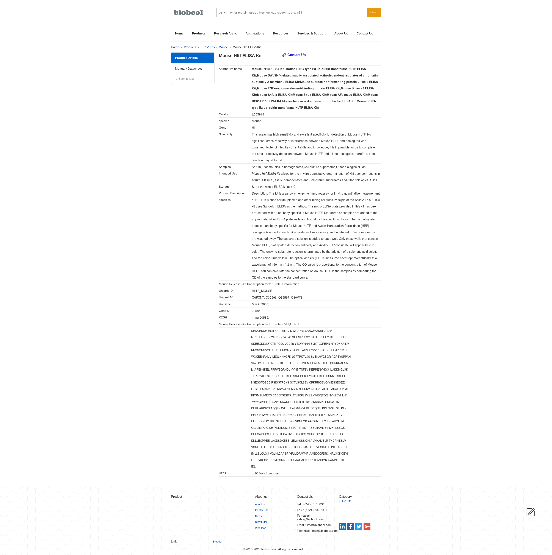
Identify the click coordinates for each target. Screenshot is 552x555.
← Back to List (184, 78)
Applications (255, 33)
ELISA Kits (208, 47)
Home (179, 33)
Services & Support (311, 33)
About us (260, 504)
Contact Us (365, 33)
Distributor (261, 522)
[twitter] (359, 526)
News (258, 516)
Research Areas (225, 33)
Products (198, 33)
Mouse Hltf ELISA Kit (247, 47)
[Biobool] (188, 14)
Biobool (217, 541)
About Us (341, 33)
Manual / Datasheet (188, 68)
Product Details (186, 57)
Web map (260, 528)
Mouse (223, 47)
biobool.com (268, 549)
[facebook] (351, 526)
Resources (281, 33)
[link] (343, 526)
